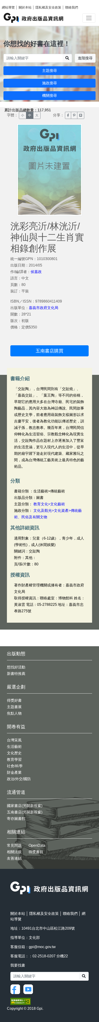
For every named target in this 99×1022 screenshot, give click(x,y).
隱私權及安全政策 (48, 7)
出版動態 (16, 653)
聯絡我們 (71, 7)
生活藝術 (14, 747)
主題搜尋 (49, 71)
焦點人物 (14, 713)
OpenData (37, 845)
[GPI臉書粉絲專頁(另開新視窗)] (16, 989)
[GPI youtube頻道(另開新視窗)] (29, 989)
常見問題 (14, 845)
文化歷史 (14, 753)
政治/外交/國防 (19, 779)
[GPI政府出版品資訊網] (34, 18)
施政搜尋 (49, 83)
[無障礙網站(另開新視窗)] (20, 1001)
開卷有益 (16, 726)
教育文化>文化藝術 (49, 504)
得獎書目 (36, 852)
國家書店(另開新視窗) (24, 806)
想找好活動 (16, 667)
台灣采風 (14, 740)
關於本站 (25, 7)
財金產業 (14, 772)
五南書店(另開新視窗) (24, 812)
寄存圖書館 (16, 819)
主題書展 (14, 707)
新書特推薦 (16, 674)
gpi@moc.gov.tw (42, 947)
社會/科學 (15, 766)
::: (11, 878)
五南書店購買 (49, 350)
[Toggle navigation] (88, 18)
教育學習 (14, 759)
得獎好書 (14, 700)
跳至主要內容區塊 (13, 2)
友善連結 (14, 858)
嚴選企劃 (16, 686)
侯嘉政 (36, 272)
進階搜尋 (85, 58)
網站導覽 (8, 7)
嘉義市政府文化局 (43, 308)
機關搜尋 (49, 95)
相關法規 (14, 852)
